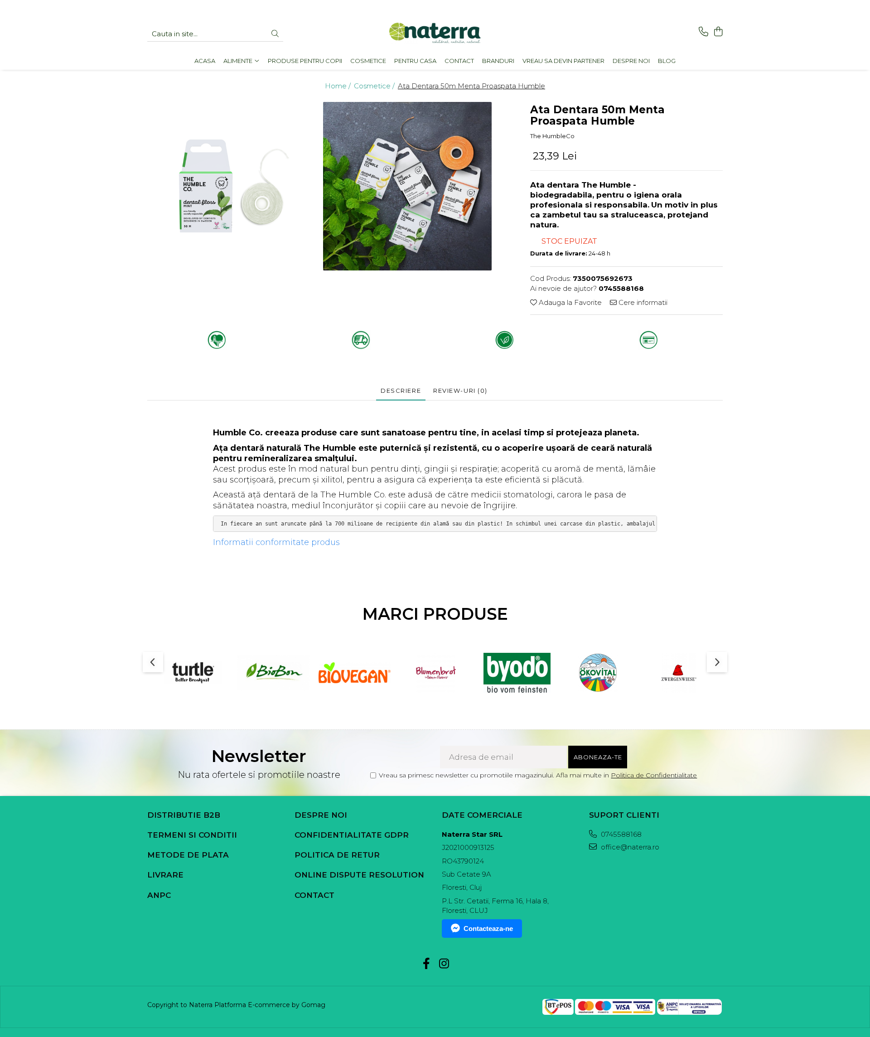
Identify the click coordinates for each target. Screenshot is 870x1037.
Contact (314, 895)
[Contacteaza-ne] (703, 32)
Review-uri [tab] (460, 390)
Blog (667, 60)
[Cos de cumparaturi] (718, 32)
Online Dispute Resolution (359, 874)
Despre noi (321, 815)
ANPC (159, 895)
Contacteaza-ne (488, 928)
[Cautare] (275, 34)
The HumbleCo (552, 136)
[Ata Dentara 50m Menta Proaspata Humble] (234, 186)
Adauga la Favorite (569, 302)
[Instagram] (444, 964)
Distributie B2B (183, 815)
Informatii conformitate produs (276, 542)
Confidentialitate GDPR (352, 834)
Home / (339, 86)
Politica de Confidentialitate (654, 775)
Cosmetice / (375, 86)
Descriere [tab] (401, 390)
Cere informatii (642, 302)
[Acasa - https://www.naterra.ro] (435, 34)
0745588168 (620, 834)
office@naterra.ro (629, 847)
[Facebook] (426, 964)
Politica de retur (337, 854)
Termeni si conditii (192, 834)
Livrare (165, 874)
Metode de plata (188, 854)
